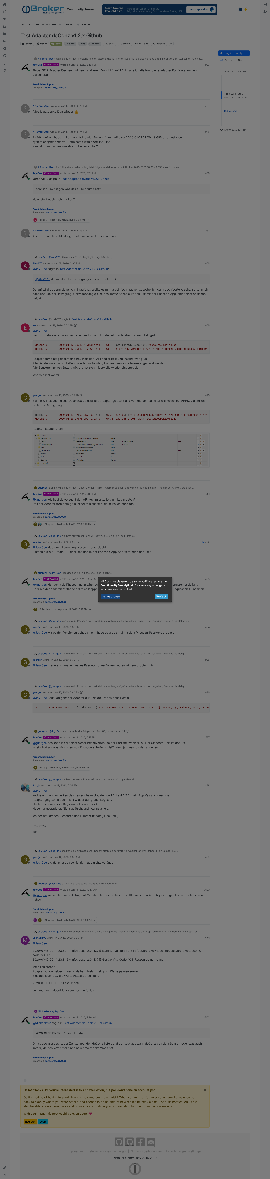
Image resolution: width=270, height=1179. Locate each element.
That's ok (161, 596)
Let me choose (111, 596)
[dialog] (135, 589)
